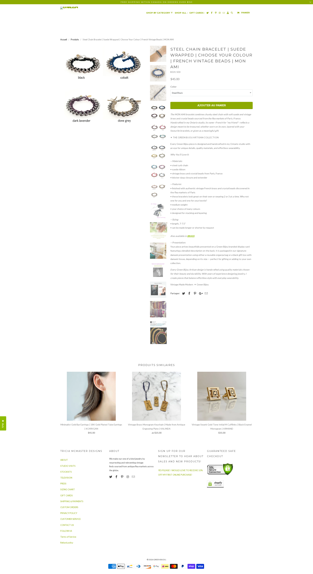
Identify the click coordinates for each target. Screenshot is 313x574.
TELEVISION (66, 477)
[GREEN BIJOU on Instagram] (128, 476)
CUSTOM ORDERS (69, 507)
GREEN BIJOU (160, 559)
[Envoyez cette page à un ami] (205, 293)
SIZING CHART (67, 489)
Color (173, 86)
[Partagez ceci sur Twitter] (183, 293)
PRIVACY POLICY (68, 513)
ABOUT (64, 460)
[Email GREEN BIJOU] (133, 476)
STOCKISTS (66, 471)
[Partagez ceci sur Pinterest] (194, 293)
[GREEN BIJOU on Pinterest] (122, 476)
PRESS (63, 483)
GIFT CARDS (66, 495)
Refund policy (66, 542)
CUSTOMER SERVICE (70, 519)
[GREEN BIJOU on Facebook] (117, 476)
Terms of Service (68, 536)
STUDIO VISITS (67, 466)
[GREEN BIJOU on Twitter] (111, 476)
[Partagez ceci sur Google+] (200, 293)
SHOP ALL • (181, 13)
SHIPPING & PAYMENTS (71, 501)
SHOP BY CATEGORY (159, 12)
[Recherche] (232, 13)
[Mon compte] (228, 13)
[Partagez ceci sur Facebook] (188, 293)
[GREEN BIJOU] (75, 8)
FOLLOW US (66, 531)
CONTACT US (67, 525)
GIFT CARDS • (197, 13)
